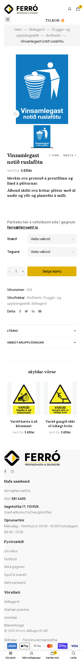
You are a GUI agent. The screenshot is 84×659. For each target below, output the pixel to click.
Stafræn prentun (16, 609)
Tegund (13, 251)
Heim (18, 29)
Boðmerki (53, 35)
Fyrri (55, 155)
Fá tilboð (10, 559)
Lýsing (12, 330)
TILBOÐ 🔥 (55, 20)
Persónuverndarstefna (40, 640)
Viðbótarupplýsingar (25, 342)
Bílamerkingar (14, 625)
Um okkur (11, 551)
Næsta (68, 155)
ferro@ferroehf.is (22, 227)
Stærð (12, 239)
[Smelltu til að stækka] (15, 114)
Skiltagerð (36, 29)
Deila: (11, 311)
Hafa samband (14, 582)
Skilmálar (10, 640)
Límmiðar (10, 617)
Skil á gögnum (14, 566)
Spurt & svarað (15, 574)
